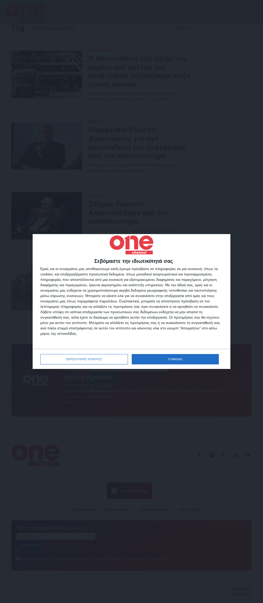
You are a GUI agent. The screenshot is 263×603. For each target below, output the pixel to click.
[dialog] (131, 301)
